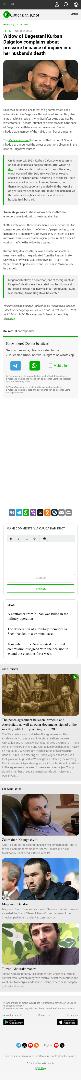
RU (4, 4)
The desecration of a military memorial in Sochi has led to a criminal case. (37, 631)
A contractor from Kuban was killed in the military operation (37, 616)
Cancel (41, 588)
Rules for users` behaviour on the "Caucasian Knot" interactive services (40, 1056)
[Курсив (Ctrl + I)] (19, 538)
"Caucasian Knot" (18, 140)
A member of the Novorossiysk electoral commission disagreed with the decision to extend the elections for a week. (37, 649)
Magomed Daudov (15, 904)
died (10, 169)
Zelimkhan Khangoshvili (19, 839)
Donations (72, 1015)
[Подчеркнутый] (26, 538)
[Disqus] (40, 459)
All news (24, 24)
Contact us (44, 1015)
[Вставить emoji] (44, 538)
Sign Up (41, 577)
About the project (12, 1015)
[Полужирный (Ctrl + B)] (11, 538)
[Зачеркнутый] (34, 538)
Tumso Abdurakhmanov (19, 968)
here (12, 318)
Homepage (9, 24)
